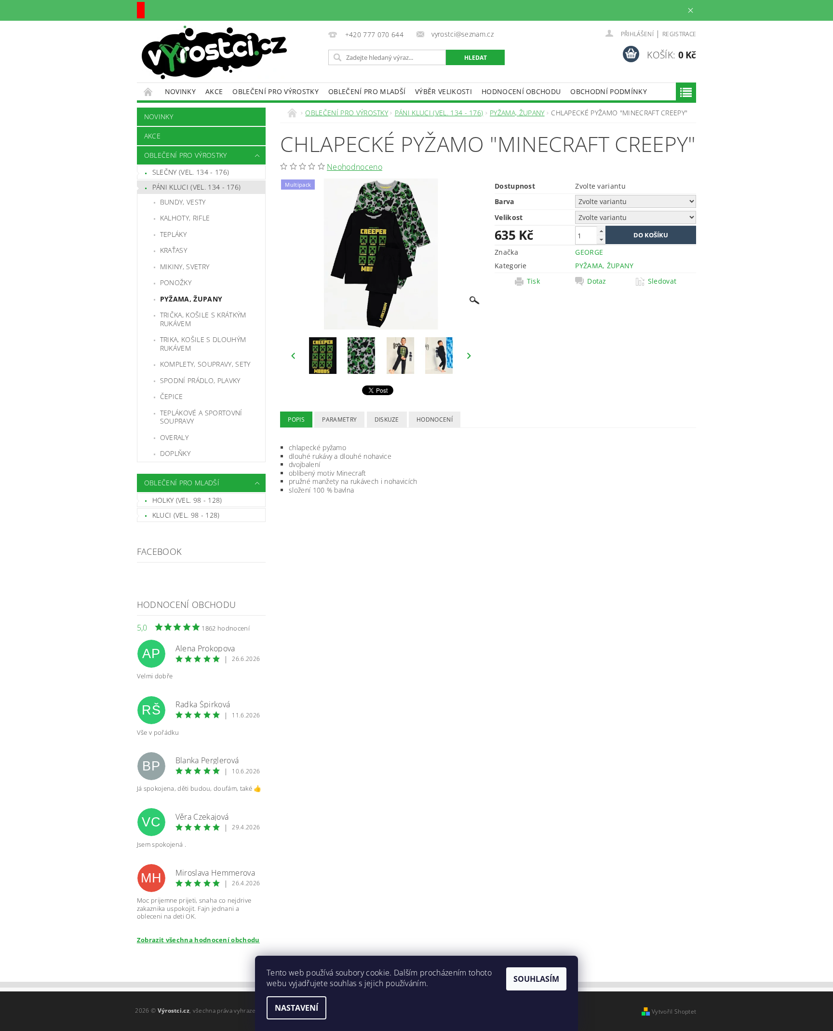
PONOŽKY (175, 282)
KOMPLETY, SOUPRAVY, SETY (205, 364)
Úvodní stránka (148, 91)
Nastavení (296, 1008)
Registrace (679, 34)
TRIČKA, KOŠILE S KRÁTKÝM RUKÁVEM (203, 319)
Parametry (339, 419)
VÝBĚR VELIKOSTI (443, 91)
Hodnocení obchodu (521, 91)
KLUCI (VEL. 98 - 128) (186, 515)
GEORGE (589, 252)
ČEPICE (171, 396)
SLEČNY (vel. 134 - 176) (190, 172)
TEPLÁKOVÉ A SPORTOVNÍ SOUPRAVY (201, 417)
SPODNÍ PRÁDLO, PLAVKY (200, 380)
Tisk (533, 281)
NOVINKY (180, 91)
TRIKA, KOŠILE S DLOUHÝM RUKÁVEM (203, 344)
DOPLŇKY (175, 453)
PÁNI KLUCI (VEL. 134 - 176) (196, 187)
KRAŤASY (173, 250)
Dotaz (596, 281)
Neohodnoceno (354, 167)
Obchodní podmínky (608, 91)
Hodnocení (434, 419)
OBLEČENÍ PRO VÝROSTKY (275, 91)
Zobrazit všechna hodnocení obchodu (198, 939)
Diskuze (387, 419)
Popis (296, 419)
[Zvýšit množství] (601, 230)
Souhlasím (536, 979)
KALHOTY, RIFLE (185, 217)
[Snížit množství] (601, 239)
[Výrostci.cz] (214, 52)
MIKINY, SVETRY (184, 266)
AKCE (214, 91)
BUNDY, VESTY (183, 201)
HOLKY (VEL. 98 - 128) (187, 500)
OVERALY (174, 437)
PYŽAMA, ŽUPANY (191, 298)
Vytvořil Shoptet (674, 1011)
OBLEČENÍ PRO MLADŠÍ (366, 91)
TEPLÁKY (173, 234)
